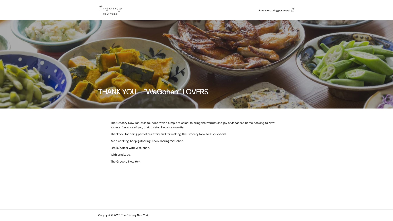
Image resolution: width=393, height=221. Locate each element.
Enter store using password (274, 10)
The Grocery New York (134, 215)
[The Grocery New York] (110, 10)
